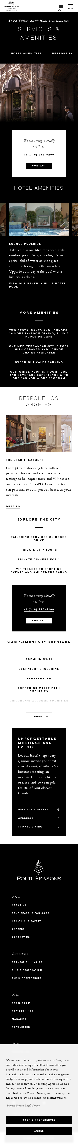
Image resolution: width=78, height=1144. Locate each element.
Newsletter (21, 1027)
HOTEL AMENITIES (26, 53)
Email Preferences (27, 978)
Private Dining (30, 826)
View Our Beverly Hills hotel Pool (37, 285)
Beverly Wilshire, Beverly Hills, (39, 21)
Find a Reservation (27, 970)
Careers (18, 929)
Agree (39, 1131)
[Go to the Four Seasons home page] (11, 6)
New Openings (22, 1011)
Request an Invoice (27, 962)
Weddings (25, 818)
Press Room (21, 1003)
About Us (19, 905)
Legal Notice (32, 1105)
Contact (39, 165)
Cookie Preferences (39, 1120)
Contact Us (21, 937)
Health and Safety (26, 921)
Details (13, 506)
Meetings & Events (33, 809)
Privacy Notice (15, 1105)
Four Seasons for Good (31, 913)
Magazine (19, 1019)
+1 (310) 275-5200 (39, 154)
